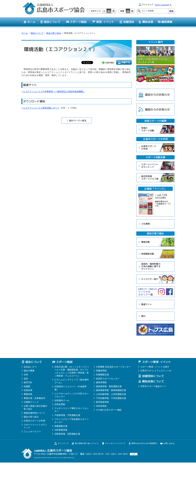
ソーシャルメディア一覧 (147, 292)
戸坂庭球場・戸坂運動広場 (67, 415)
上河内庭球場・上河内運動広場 (111, 394)
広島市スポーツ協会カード (153, 386)
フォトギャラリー (32, 431)
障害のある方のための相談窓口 (144, 443)
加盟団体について (153, 376)
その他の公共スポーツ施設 (109, 410)
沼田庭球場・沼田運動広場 (67, 434)
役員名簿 (28, 390)
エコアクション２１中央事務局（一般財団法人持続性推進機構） (54, 91)
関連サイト (146, 304)
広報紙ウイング (31, 402)
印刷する (125, 62)
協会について (52, 21)
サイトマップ (63, 443)
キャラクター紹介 (149, 279)
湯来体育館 (101, 382)
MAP (133, 454)
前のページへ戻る (77, 120)
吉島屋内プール (61, 400)
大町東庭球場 (60, 430)
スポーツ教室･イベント (156, 362)
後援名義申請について (34, 413)
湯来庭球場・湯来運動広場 (109, 386)
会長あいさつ (30, 367)
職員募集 (166, 21)
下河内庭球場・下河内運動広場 (111, 398)
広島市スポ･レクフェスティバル (156, 370)
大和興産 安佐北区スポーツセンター (113, 367)
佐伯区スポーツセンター (107, 378)
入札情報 (145, 223)
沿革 (26, 374)
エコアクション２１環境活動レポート (41, 108)
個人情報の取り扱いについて (87, 443)
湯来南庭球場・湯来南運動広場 (111, 390)
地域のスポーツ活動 (147, 129)
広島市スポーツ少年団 (148, 147)
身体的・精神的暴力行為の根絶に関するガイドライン (150, 266)
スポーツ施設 (78, 21)
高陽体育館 (101, 370)
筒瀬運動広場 (102, 374)
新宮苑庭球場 (102, 402)
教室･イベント (105, 21)
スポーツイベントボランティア (149, 165)
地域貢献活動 (147, 253)
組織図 (27, 386)
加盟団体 (128, 21)
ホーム (31, 21)
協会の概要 (29, 370)
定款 (26, 378)
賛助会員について (153, 381)
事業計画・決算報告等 (34, 398)
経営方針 (28, 382)
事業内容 (28, 394)
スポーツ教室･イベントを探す (154, 367)
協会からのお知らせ (157, 95)
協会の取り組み (53, 33)
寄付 (143, 316)
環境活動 (145, 241)
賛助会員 (147, 21)
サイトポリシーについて (115, 443)
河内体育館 (101, 406)
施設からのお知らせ (157, 109)
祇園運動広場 (60, 426)
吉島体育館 (59, 404)
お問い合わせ (169, 443)
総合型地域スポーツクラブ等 (149, 177)
